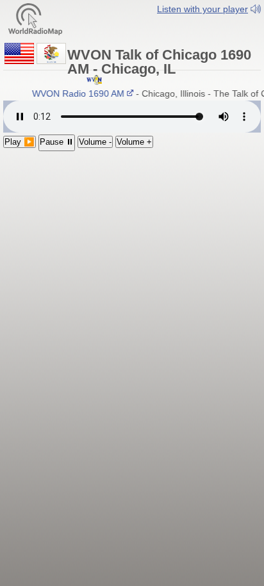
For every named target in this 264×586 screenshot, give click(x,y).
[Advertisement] (132, 235)
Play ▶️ (19, 142)
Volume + (134, 142)
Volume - (95, 142)
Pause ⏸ (57, 142)
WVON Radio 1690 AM (76, 93)
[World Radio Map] (35, 18)
